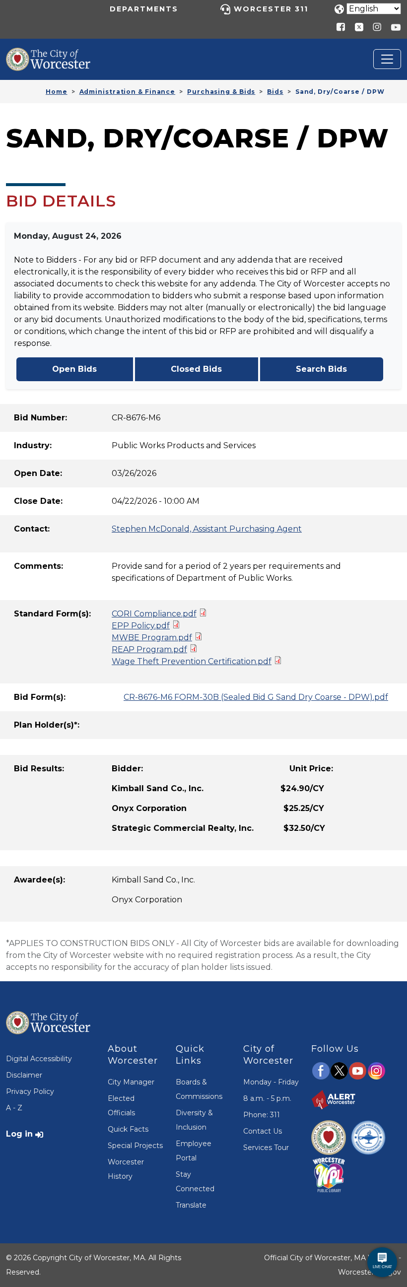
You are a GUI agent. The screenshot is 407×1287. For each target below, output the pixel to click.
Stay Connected (195, 1181)
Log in (19, 1134)
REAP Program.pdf (149, 649)
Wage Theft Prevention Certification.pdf (191, 661)
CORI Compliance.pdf (154, 613)
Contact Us (262, 1131)
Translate (191, 1205)
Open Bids (74, 369)
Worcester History (126, 1169)
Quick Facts (128, 1129)
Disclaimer (24, 1075)
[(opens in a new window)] (355, 26)
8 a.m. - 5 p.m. (267, 1098)
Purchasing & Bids (221, 91)
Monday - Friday (271, 1082)
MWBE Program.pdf (152, 637)
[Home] (55, 55)
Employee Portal (193, 1150)
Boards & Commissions (199, 1089)
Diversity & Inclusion (194, 1120)
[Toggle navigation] (387, 59)
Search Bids (321, 369)
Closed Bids (196, 369)
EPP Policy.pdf (141, 625)
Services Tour (266, 1147)
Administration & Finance (127, 91)
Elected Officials (121, 1105)
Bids (275, 91)
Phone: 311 (261, 1114)
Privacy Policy (30, 1091)
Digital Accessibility (39, 1058)
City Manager (131, 1082)
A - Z (14, 1107)
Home (57, 91)
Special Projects (135, 1145)
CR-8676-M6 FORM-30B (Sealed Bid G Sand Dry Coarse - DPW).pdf (256, 697)
